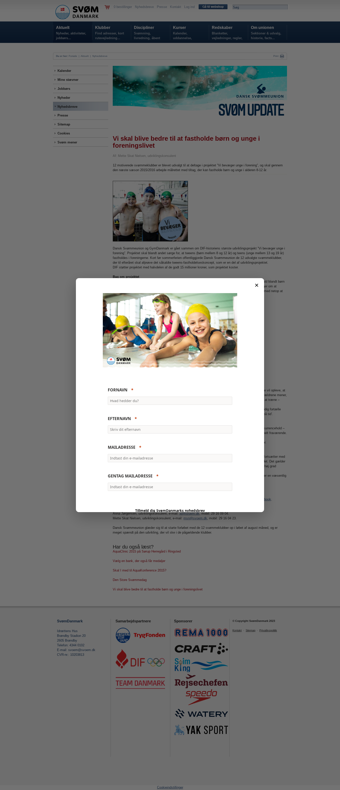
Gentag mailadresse (130, 476)
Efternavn (119, 418)
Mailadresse (121, 447)
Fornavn (117, 390)
